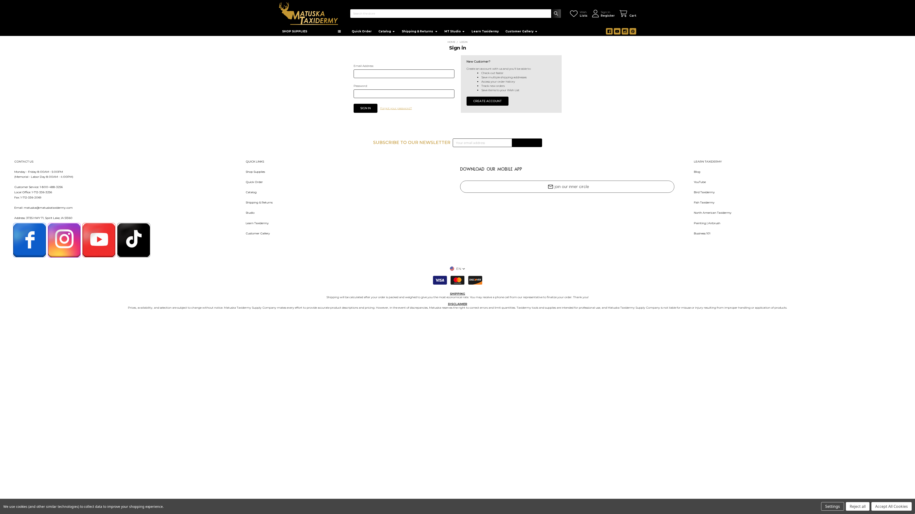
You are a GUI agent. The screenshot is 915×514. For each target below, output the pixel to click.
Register (608, 15)
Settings (832, 506)
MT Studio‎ (452, 31)
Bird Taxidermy (704, 192)
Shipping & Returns (259, 202)
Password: (360, 86)
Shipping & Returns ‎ (418, 31)
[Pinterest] (633, 31)
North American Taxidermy (713, 212)
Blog (697, 171)
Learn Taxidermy (485, 31)
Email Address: (364, 66)
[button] (457, 269)
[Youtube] (617, 31)
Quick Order (362, 31)
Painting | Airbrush (707, 223)
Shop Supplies (255, 171)
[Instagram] (625, 31)
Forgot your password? (396, 108)
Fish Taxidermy (704, 202)
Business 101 (702, 233)
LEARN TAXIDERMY (708, 161)
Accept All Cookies (891, 506)
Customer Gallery (519, 31)
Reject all (858, 506)
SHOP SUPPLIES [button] (294, 31)
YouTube (700, 182)
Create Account (487, 101)
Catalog (384, 31)
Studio (250, 212)
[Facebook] (609, 31)
